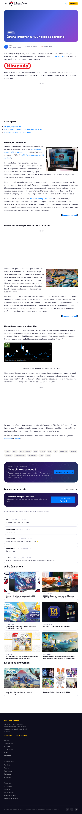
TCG (41, 455)
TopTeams (7, 774)
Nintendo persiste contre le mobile (17, 132)
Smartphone (32, 455)
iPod (49, 451)
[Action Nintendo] (41, 352)
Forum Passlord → (70, 489)
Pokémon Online (20, 455)
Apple (7, 451)
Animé (6, 752)
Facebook (8, 439)
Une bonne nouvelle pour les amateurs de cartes (23, 129)
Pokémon (8, 455)
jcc (55, 451)
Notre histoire (8, 786)
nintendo (73, 451)
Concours (7, 777)
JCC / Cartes (8, 749)
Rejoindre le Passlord (64, 472)
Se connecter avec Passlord (63, 499)
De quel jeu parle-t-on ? (13, 126)
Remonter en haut (69, 215)
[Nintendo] (41, 66)
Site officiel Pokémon (11, 798)
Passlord (7, 765)
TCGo (48, 455)
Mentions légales (10, 795)
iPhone (42, 451)
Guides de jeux (9, 743)
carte (14, 451)
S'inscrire (73, 3)
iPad (35, 451)
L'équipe (7, 789)
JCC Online (63, 451)
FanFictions (8, 771)
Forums (6, 768)
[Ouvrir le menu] (6, 3)
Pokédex (7, 746)
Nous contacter (9, 792)
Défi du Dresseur (25, 451)
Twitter (17, 439)
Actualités (7, 756)
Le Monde (59, 56)
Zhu (7, 520)
